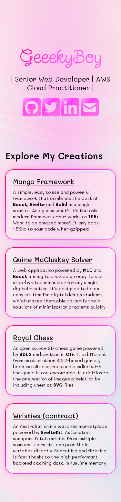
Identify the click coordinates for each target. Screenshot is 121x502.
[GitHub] (32, 108)
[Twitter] (51, 108)
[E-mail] (90, 108)
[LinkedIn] (70, 108)
